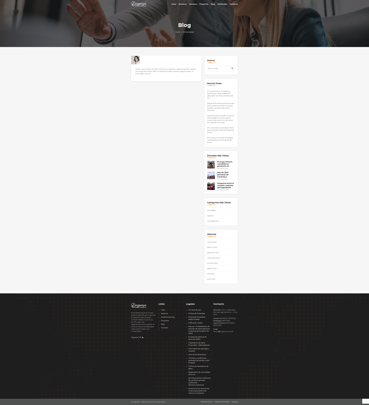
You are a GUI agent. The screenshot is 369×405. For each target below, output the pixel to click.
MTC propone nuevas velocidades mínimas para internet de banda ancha (220, 140)
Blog (213, 4)
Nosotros (183, 4)
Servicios (193, 4)
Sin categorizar (213, 221)
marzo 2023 (211, 242)
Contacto (233, 4)
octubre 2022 (212, 263)
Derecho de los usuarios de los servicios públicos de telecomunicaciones (198, 391)
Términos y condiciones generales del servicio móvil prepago (198, 360)
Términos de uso (194, 310)
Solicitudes (222, 4)
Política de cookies (195, 323)
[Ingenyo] (138, 3)
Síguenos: (135, 337)
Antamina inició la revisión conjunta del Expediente (225, 185)
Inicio (174, 4)
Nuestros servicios (168, 317)
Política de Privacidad (196, 313)
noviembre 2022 (213, 258)
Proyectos (203, 4)
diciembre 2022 (213, 253)
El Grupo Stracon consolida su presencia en (224, 164)
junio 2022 (211, 279)
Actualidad (211, 210)
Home (177, 32)
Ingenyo (210, 216)
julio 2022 (211, 274)
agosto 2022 (212, 268)
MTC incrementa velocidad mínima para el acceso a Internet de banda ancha (220, 130)
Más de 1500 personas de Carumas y (223, 175)
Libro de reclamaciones (197, 354)
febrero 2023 (212, 247)
